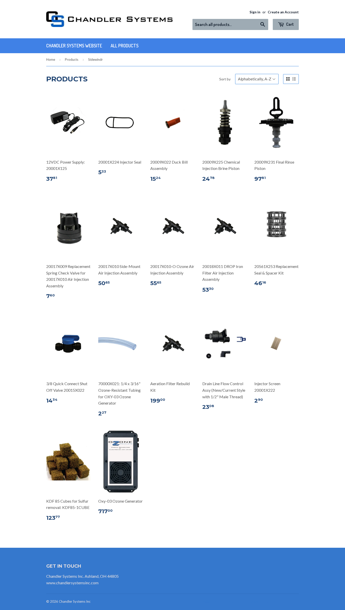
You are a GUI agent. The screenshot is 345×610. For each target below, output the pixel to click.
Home (50, 59)
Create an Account (283, 12)
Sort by (225, 79)
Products (71, 59)
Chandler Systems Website (74, 45)
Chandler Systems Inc (74, 601)
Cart (289, 24)
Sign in (255, 12)
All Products (124, 45)
